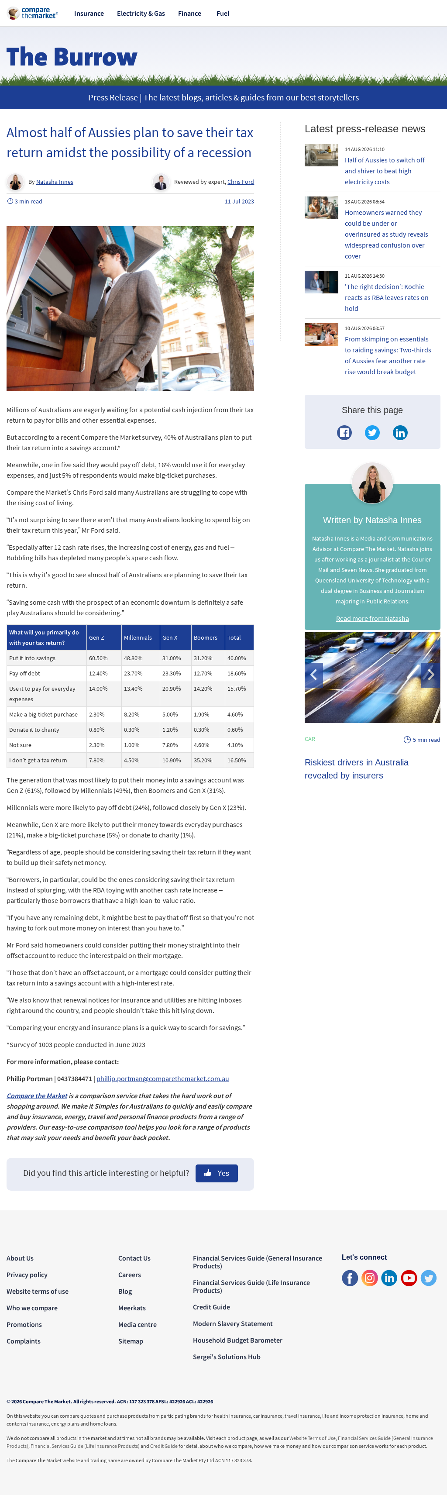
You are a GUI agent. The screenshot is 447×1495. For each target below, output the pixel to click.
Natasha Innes (54, 182)
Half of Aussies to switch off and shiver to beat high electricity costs (385, 170)
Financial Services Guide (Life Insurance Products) (251, 1286)
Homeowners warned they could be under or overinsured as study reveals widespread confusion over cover (386, 234)
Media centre (137, 1324)
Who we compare (32, 1307)
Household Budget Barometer (237, 1340)
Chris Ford (240, 182)
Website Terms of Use (312, 1438)
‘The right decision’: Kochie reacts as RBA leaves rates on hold (387, 297)
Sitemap (130, 1341)
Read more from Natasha (372, 618)
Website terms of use (38, 1291)
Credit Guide (211, 1306)
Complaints (24, 1341)
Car (310, 739)
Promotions (24, 1324)
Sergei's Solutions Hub (227, 1356)
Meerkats (132, 1307)
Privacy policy (27, 1274)
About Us (20, 1258)
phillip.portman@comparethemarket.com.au (162, 1078)
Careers (129, 1274)
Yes (222, 1173)
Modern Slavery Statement (233, 1323)
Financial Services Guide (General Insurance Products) (257, 1262)
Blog (125, 1291)
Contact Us (134, 1258)
